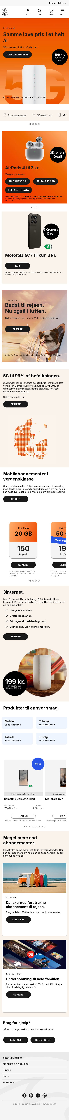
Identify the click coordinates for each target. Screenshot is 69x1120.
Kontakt (15, 1040)
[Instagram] (45, 1095)
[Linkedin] (38, 1095)
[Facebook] (24, 1095)
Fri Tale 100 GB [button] (46, 181)
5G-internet (44, 115)
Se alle (15, 499)
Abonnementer (17, 115)
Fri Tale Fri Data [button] (18, 190)
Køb (17, 266)
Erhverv (62, 3)
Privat (52, 3)
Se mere (18, 329)
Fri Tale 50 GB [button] (17, 181)
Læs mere (18, 919)
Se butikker (43, 1040)
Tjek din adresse (17, 54)
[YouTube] (31, 1095)
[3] (5, 12)
